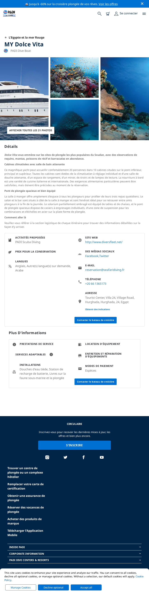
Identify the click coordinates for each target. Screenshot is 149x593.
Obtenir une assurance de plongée (26, 498)
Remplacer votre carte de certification (25, 486)
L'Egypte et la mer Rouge (25, 37)
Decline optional (53, 587)
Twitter (104, 256)
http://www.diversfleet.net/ (103, 242)
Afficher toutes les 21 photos (30, 130)
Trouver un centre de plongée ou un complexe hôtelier (25, 472)
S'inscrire (74, 445)
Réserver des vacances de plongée (25, 509)
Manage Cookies (21, 587)
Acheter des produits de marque (24, 521)
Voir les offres (108, 4)
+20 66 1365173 (95, 284)
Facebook (91, 256)
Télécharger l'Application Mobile (25, 533)
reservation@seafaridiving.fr (104, 270)
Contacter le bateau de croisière (95, 320)
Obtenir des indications (97, 309)
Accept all (86, 587)
